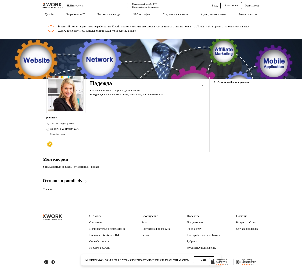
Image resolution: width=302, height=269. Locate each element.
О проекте (95, 222)
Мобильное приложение (201, 247)
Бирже (132, 30)
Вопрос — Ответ (246, 222)
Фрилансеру (252, 5)
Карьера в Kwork (99, 247)
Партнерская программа (156, 228)
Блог (144, 222)
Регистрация (231, 5)
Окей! (204, 260)
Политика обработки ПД (104, 235)
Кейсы (145, 235)
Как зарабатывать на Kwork (203, 235)
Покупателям (195, 222)
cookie (117, 259)
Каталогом (92, 30)
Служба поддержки (247, 228)
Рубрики (192, 241)
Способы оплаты (99, 241)
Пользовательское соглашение (107, 228)
